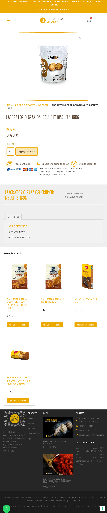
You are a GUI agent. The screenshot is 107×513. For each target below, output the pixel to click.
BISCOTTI (43, 105)
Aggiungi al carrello (27, 151)
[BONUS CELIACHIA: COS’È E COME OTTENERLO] (58, 427)
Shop (11, 105)
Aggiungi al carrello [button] (17, 324)
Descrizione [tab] (13, 216)
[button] (9, 20)
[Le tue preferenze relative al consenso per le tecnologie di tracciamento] (102, 508)
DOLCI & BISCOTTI (26, 105)
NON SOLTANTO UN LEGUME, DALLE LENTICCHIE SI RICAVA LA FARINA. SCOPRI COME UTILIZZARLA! (57, 481)
